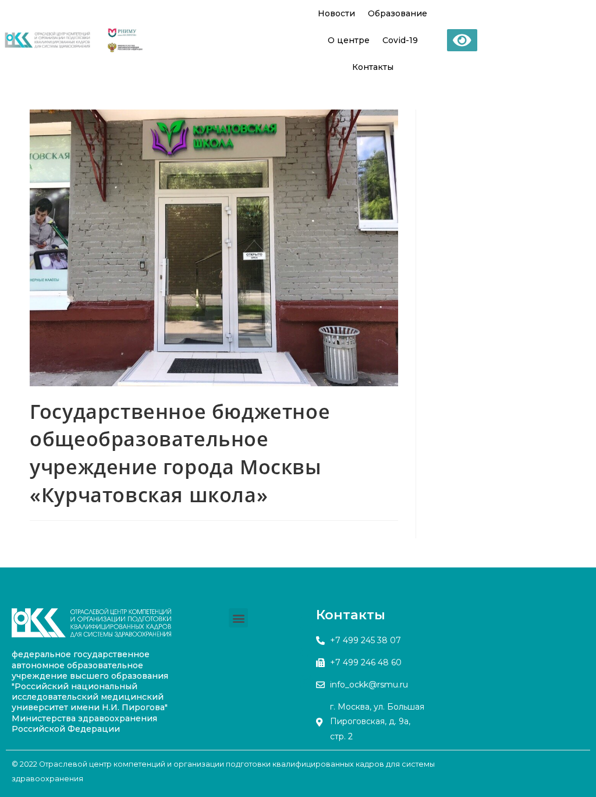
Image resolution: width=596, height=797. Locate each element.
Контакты (372, 67)
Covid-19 (400, 40)
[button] (238, 617)
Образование (397, 13)
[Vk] (306, 651)
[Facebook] (306, 622)
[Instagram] (306, 681)
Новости (336, 13)
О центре (349, 40)
